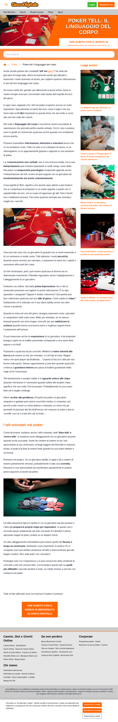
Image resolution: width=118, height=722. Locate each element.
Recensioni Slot (67, 655)
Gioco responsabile (19, 677)
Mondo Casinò (36, 12)
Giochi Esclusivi (66, 645)
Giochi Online (8, 649)
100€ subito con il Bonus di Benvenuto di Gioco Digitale (88, 43)
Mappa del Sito (9, 681)
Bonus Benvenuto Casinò (51, 642)
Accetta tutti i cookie (92, 704)
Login (92, 4)
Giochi (23, 12)
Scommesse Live (65, 652)
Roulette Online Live (11, 656)
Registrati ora (106, 4)
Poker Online (8, 659)
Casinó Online (9, 646)
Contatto (31, 677)
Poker (50, 12)
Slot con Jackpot (47, 648)
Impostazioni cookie (92, 716)
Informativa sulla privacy (12, 670)
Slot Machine (9, 12)
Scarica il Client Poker (50, 645)
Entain (97, 642)
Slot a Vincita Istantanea (64, 648)
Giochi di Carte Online (12, 652)
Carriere (104, 645)
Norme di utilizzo (28, 674)
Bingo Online (20, 659)
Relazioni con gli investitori (89, 645)
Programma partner (86, 642)
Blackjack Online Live (29, 656)
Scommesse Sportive (49, 652)
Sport (60, 12)
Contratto (7, 677)
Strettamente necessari (92, 710)
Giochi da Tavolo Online (24, 649)
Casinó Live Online (29, 652)
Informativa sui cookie (11, 674)
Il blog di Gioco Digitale (50, 655)
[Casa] (4, 64)
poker (51, 71)
